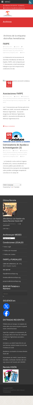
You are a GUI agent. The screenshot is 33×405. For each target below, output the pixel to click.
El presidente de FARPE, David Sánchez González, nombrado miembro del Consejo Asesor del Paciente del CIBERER (14, 360)
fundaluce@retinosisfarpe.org (11, 277)
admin (23, 52)
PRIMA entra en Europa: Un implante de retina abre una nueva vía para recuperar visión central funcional (15, 326)
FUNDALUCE (6, 154)
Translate (16, 187)
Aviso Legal (7, 247)
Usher (16, 52)
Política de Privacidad (10, 250)
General (17, 46)
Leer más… (6, 72)
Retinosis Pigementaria (12, 100)
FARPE (6, 44)
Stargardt (12, 52)
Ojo (13, 50)
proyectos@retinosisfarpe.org (12, 281)
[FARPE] (6, 13)
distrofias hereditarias (18, 48)
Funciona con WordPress (9, 390)
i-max (21, 390)
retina (16, 50)
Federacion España (7, 50)
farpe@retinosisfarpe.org (10, 273)
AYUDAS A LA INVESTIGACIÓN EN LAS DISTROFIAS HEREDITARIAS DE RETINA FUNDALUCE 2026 (15, 345)
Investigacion (13, 154)
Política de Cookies (9, 254)
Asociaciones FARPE (13, 93)
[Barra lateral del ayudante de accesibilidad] (31, 2)
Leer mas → (6, 228)
